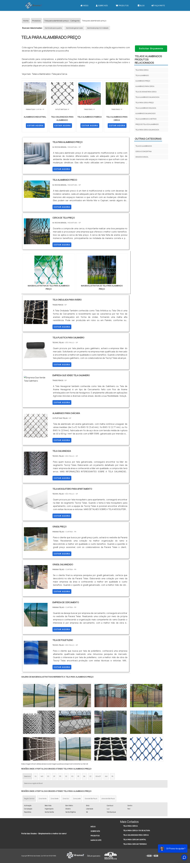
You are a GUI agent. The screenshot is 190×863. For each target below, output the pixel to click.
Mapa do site (96, 840)
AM (106, 776)
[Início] (34, 5)
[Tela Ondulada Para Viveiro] (36, 322)
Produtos (123, 5)
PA (112, 776)
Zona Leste (77, 798)
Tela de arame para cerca (146, 92)
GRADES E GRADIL (141, 157)
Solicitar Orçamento (151, 48)
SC (66, 776)
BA (84, 776)
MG (42, 776)
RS (72, 776)
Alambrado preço (142, 81)
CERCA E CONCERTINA (143, 151)
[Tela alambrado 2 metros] (39, 695)
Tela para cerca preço (144, 102)
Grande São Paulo (91, 798)
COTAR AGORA (35, 126)
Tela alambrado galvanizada (147, 97)
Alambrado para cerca (144, 86)
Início (85, 5)
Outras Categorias (148, 138)
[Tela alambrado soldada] (110, 722)
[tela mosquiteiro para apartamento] (36, 511)
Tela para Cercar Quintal (134, 839)
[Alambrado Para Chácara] (36, 435)
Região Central (29, 798)
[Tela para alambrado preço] (49, 270)
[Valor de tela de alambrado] (146, 722)
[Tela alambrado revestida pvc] (75, 748)
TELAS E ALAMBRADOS (143, 146)
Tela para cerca (142, 70)
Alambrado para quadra (53, 28)
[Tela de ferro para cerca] (110, 748)
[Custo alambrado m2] (39, 722)
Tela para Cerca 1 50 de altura (136, 830)
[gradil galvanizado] (36, 587)
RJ (36, 776)
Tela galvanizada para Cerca (136, 835)
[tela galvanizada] (36, 473)
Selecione (27, 776)
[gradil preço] (36, 549)
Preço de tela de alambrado (147, 124)
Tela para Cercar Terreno (135, 844)
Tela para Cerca (59, 74)
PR (60, 776)
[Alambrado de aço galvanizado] (39, 748)
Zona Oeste (54, 798)
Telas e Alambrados (41, 74)
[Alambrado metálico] (146, 748)
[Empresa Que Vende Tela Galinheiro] (37, 380)
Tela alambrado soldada (145, 108)
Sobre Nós (103, 5)
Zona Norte (42, 798)
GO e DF (98, 776)
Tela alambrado (142, 75)
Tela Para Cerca (130, 826)
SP (54, 776)
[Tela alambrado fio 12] (146, 695)
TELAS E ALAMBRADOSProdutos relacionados (148, 59)
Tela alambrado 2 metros (145, 119)
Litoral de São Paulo (108, 798)
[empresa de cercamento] (36, 624)
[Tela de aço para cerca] (110, 695)
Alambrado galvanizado (74, 28)
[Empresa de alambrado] (75, 695)
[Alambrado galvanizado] (75, 722)
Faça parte (159, 5)
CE (90, 776)
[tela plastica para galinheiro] (36, 360)
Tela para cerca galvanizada (147, 130)
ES (48, 776)
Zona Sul (66, 798)
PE (78, 776)
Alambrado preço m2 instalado (97, 28)
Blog (142, 5)
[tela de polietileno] (36, 662)
